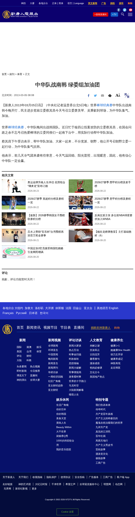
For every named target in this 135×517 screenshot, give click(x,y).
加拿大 (29, 308)
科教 (29, 360)
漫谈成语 (95, 363)
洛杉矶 (39, 308)
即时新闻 (22, 370)
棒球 (100, 105)
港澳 (29, 347)
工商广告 (100, 462)
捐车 (121, 3)
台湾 (29, 351)
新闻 (22, 340)
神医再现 (115, 363)
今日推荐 (35, 370)
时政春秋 (74, 358)
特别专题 (102, 399)
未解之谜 (95, 345)
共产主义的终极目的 (107, 418)
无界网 (7, 488)
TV (115, 14)
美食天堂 (61, 418)
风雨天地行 (102, 440)
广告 (103, 3)
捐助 (112, 3)
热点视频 (35, 366)
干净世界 (56, 484)
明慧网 (107, 484)
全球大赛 (35, 379)
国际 (19, 347)
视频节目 (50, 327)
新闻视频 (54, 340)
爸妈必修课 (96, 367)
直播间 (79, 327)
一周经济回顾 (55, 376)
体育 (19, 74)
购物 (130, 3)
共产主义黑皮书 (104, 445)
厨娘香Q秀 (62, 436)
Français (8, 313)
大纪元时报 (41, 484)
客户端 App (123, 477)
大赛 (32, 3)
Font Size (117, 95)
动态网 (119, 484)
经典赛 (107, 105)
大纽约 (19, 308)
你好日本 (61, 409)
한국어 (44, 313)
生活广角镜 (62, 405)
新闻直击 (53, 363)
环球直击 (53, 350)
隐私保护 (51, 477)
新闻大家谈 (75, 345)
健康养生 (117, 340)
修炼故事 (100, 458)
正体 (54, 3)
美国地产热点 (97, 376)
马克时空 (74, 385)
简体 (61, 3)
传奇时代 (100, 409)
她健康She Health (120, 350)
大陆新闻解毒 (76, 390)
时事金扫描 (75, 354)
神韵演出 (22, 379)
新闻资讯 (34, 327)
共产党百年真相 (104, 414)
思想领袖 (74, 363)
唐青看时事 (75, 376)
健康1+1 (115, 345)
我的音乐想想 (63, 449)
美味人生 (61, 422)
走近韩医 (115, 367)
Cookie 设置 (67, 511)
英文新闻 (92, 3)
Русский (21, 313)
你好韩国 (61, 414)
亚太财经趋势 (55, 385)
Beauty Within (64, 427)
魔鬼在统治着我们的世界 (109, 422)
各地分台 (43, 3)
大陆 (19, 360)
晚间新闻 (53, 358)
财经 (29, 355)
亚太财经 (53, 390)
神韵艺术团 (24, 484)
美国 (19, 351)
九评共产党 (102, 427)
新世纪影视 (21, 488)
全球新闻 (53, 345)
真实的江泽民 (103, 431)
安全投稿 (80, 477)
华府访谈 (53, 372)
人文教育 (96, 340)
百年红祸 (100, 436)
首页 (4, 74)
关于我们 (23, 477)
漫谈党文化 (102, 453)
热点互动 (74, 350)
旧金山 (77, 308)
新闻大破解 (75, 367)
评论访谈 (75, 340)
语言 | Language (76, 3)
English (113, 308)
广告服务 (94, 477)
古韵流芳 (95, 354)
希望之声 (70, 484)
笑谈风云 (95, 350)
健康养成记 (117, 358)
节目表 (65, 327)
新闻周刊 (53, 367)
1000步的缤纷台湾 (65, 442)
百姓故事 (100, 449)
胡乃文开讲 (117, 354)
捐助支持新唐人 (101, 327)
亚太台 (88, 308)
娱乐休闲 (62, 399)
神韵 (23, 3)
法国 (68, 308)
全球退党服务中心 (89, 484)
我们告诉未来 (103, 405)
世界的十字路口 (77, 381)
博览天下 (22, 375)
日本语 (33, 313)
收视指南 (37, 477)
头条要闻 (22, 366)
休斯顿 (59, 308)
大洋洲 (49, 308)
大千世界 (61, 431)
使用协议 (65, 477)
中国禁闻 (53, 354)
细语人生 (74, 394)
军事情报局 (75, 372)
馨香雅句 (95, 358)
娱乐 (39, 347)
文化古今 (95, 372)
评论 (19, 355)
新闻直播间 (101, 14)
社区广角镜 (54, 381)
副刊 (11, 74)
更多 (34, 488)
